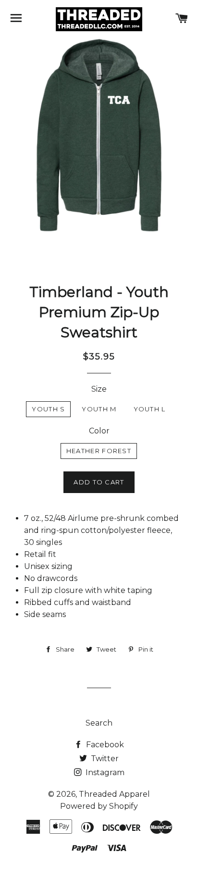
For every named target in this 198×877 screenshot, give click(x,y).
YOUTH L (150, 409)
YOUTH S (48, 409)
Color (99, 430)
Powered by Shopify (99, 806)
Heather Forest (98, 451)
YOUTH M (99, 409)
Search (99, 723)
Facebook (104, 744)
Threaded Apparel (114, 794)
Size (99, 389)
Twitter (104, 758)
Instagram (104, 772)
